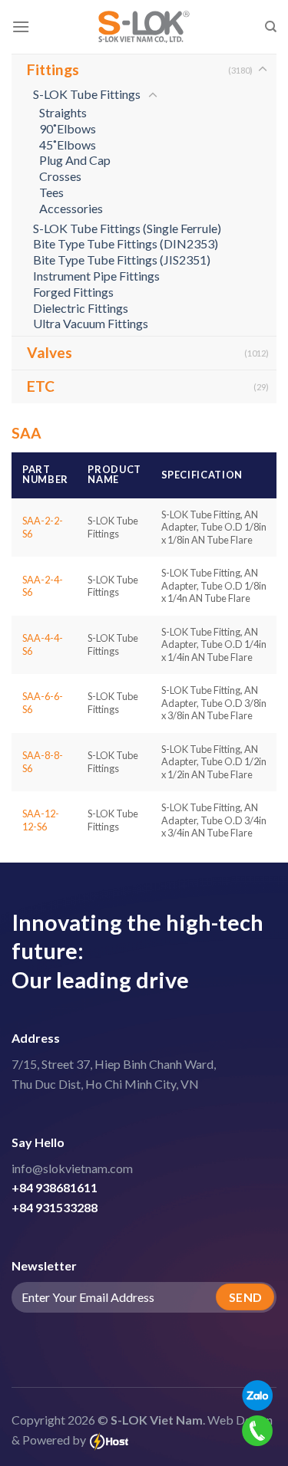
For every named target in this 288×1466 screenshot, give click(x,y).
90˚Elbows (67, 128)
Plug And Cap (75, 160)
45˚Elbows (67, 144)
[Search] (270, 26)
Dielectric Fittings (80, 308)
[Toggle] (263, 70)
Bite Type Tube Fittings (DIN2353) (125, 243)
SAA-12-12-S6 (40, 820)
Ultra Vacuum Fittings (90, 323)
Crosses (60, 176)
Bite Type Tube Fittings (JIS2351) (121, 259)
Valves (49, 352)
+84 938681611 (55, 1187)
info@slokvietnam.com (72, 1168)
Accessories (71, 208)
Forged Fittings (73, 291)
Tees (51, 192)
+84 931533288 (55, 1207)
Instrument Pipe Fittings (96, 275)
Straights (63, 112)
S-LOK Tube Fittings (87, 94)
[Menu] (21, 26)
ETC (41, 386)
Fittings (53, 69)
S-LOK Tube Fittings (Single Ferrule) (127, 228)
